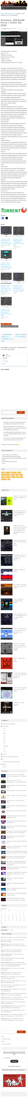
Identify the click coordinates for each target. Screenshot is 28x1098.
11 (5, 916)
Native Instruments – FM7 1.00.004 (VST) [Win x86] (15, 937)
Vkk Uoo (2, 985)
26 (8, 920)
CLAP (4, 736)
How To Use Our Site (6, 1044)
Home (2, 13)
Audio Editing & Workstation (8, 723)
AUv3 (4, 733)
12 (8, 916)
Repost (8, 476)
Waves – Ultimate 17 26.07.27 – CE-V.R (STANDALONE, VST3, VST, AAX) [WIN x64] (20, 615)
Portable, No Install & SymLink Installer (11, 761)
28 (16, 920)
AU (5, 13)
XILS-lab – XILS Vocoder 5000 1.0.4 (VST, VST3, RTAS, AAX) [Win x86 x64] (20, 674)
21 (16, 918)
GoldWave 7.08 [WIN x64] (19, 569)
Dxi (4, 738)
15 (20, 916)
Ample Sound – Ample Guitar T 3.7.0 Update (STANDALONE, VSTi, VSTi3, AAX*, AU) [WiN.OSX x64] (13, 946)
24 (1, 920)
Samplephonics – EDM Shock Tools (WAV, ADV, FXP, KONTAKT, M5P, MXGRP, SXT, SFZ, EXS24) (17, 874)
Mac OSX (9, 13)
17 (1, 918)
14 (16, 916)
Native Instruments (5, 474)
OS (3, 759)
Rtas (4, 741)
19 (8, 918)
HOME (2, 1036)
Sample (4, 764)
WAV (19, 472)
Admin (4, 28)
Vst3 (4, 751)
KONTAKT (4, 479)
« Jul (2, 923)
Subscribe (14, 1061)
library (3, 476)
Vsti (3, 472)
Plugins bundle (11, 326)
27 (12, 920)
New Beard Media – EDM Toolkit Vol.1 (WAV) (16, 810)
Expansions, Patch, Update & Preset (10, 756)
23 (23, 918)
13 (12, 916)
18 (5, 918)
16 (23, 916)
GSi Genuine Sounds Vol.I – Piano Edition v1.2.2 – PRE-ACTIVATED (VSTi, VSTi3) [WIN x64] (16, 776)
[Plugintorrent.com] (14, 6)
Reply (3, 363)
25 (5, 920)
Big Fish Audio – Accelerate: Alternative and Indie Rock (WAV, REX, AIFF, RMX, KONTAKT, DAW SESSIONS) (16, 863)
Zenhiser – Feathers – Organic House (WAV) (16, 795)
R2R (17, 474)
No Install (14, 472)
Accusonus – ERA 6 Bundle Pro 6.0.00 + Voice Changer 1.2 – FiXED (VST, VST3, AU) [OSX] (18, 242)
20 (12, 918)
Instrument (8, 472)
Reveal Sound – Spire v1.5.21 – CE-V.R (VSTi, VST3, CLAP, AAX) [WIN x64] (20, 556)
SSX (4, 743)
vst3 (21, 474)
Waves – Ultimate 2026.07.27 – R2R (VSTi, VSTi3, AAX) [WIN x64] (20, 542)
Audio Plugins (5, 726)
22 (20, 918)
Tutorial (4, 766)
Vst (13, 13)
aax (21, 476)
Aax (4, 728)
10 (1, 916)
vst (17, 326)
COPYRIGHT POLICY (5, 1039)
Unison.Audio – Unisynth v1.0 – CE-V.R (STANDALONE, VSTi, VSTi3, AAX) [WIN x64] (20, 512)
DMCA (2, 1041)
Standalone (5, 746)
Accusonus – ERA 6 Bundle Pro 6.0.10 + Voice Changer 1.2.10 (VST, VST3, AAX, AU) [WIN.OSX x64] (6, 288)
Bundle (5, 326)
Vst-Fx (13, 474)
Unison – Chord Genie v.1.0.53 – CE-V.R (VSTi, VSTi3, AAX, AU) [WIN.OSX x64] (20, 630)
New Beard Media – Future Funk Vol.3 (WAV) (16, 790)
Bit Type (4, 754)
